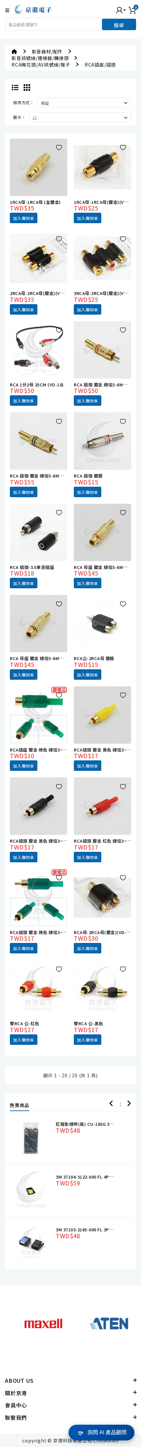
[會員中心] (121, 9)
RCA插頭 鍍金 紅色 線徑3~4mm (106, 841)
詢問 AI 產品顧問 (107, 1432)
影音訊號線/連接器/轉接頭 (40, 58)
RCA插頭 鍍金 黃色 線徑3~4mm (106, 750)
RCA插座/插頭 (100, 64)
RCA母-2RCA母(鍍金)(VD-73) (103, 932)
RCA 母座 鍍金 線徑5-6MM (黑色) (43, 658)
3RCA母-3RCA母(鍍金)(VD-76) (104, 293)
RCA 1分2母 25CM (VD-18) (37, 384)
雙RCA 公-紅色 (24, 1023)
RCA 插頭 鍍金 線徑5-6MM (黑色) (43, 476)
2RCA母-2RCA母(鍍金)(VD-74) (40, 293)
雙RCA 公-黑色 (88, 1023)
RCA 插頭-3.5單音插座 (32, 567)
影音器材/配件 (47, 51)
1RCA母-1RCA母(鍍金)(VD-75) (104, 202)
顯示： (19, 117)
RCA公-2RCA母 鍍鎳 (94, 658)
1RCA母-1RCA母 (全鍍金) (35, 202)
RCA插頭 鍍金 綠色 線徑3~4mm (42, 932)
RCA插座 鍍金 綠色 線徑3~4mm (42, 750)
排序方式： (23, 102)
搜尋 (119, 25)
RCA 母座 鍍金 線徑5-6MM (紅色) (107, 567)
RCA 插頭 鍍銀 (88, 476)
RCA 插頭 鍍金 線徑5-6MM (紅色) (107, 384)
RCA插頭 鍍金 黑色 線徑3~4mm (42, 841)
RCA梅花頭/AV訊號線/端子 (40, 64)
